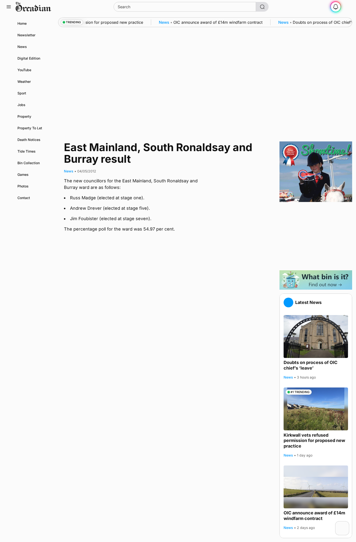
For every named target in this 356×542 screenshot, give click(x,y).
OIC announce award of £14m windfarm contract (314, 515)
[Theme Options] (347, 7)
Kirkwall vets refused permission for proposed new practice (314, 440)
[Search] (262, 7)
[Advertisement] (315, 236)
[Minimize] (346, 524)
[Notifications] (336, 7)
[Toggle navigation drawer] (9, 7)
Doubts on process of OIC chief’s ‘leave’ (310, 365)
